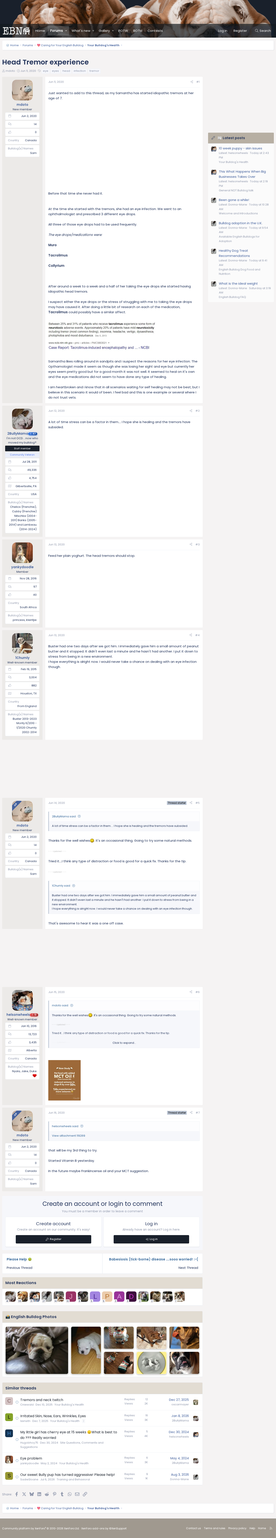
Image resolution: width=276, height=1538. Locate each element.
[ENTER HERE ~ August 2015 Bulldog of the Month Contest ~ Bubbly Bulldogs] (151, 1363)
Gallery (104, 30)
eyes (55, 71)
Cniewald (27, 1405)
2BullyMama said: (64, 816)
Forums (56, 30)
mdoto (10, 71)
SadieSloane (29, 1479)
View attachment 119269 (68, 1136)
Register (55, 1239)
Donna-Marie (179, 1479)
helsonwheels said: (65, 1126)
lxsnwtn (25, 1421)
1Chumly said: (61, 886)
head (66, 71)
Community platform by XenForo (41, 1528)
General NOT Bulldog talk (236, 190)
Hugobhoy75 (29, 1443)
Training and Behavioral (73, 1479)
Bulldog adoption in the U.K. (240, 223)
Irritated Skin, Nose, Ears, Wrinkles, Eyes (53, 1416)
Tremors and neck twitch (41, 1399)
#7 (198, 1113)
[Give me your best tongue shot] (184, 1363)
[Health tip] (151, 1337)
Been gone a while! (234, 200)
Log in (154, 1239)
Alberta (31, 1050)
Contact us (193, 1528)
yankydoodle (29, 1463)
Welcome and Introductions (238, 213)
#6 (197, 992)
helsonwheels (179, 1437)
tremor (94, 71)
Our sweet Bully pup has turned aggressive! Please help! (67, 1474)
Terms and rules (214, 1528)
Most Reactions (20, 1282)
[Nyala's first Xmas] (119, 1337)
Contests (155, 30)
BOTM (137, 30)
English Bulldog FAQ (232, 297)
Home (40, 30)
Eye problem (31, 1458)
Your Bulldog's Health (69, 1405)
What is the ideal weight (238, 283)
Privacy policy (237, 1528)
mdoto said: (60, 1005)
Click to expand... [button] (124, 1043)
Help (252, 1528)
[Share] (192, 82)
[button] (66, 30)
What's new (81, 30)
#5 (197, 803)
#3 (197, 544)
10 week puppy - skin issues (240, 148)
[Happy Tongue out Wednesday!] (184, 1337)
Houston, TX (28, 693)
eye (45, 71)
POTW (123, 30)
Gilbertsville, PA (26, 486)
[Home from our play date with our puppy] (86, 1350)
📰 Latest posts (231, 137)
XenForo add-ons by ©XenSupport (104, 1528)
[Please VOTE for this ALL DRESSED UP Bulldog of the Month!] (119, 1363)
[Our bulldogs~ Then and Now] (36, 1350)
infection (80, 71)
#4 (197, 635)
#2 (197, 411)
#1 (198, 82)
